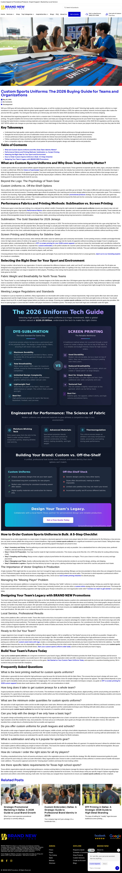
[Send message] (117, 868)
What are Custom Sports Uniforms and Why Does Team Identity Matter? (31, 150)
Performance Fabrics (34, 210)
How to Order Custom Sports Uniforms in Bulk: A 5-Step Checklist (29, 157)
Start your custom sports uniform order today (54, 646)
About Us (63, 14)
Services (9, 14)
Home (3, 14)
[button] (91, 850)
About (105, 863)
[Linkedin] (2, 861)
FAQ (57, 14)
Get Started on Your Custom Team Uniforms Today (65, 660)
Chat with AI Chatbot (115, 13)
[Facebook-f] (7, 861)
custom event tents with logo (29, 642)
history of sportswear (31, 170)
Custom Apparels (95, 863)
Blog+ (52, 14)
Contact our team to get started (98, 589)
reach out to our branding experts (108, 254)
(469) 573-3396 (94, 15)
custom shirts (80, 586)
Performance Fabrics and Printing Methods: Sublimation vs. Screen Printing (32, 152)
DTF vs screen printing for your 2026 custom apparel (55, 243)
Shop (18, 14)
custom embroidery (45, 245)
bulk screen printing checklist (70, 575)
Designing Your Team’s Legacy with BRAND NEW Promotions (26, 159)
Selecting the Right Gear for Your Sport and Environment (25, 154)
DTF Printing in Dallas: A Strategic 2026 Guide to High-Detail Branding (98, 810)
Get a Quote (74, 14)
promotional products (77, 194)
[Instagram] (11, 861)
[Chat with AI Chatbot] (107, 14)
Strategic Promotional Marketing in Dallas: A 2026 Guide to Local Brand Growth (20, 810)
